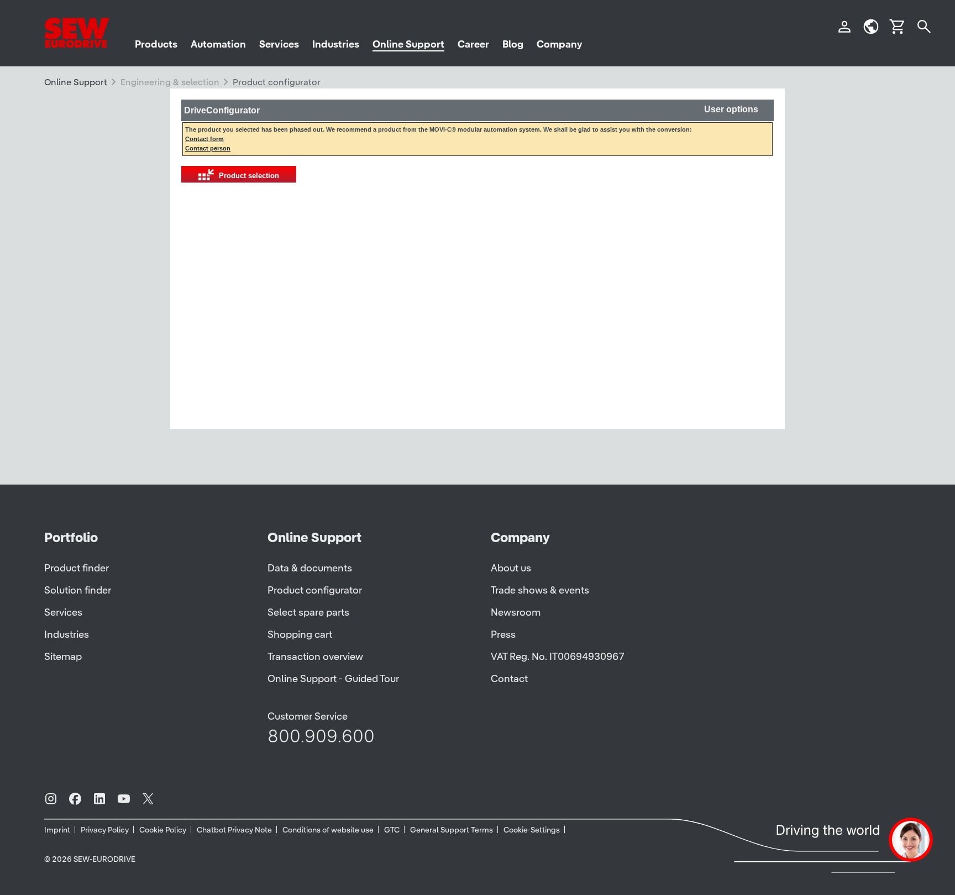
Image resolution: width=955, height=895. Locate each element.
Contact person (207, 148)
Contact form (204, 139)
